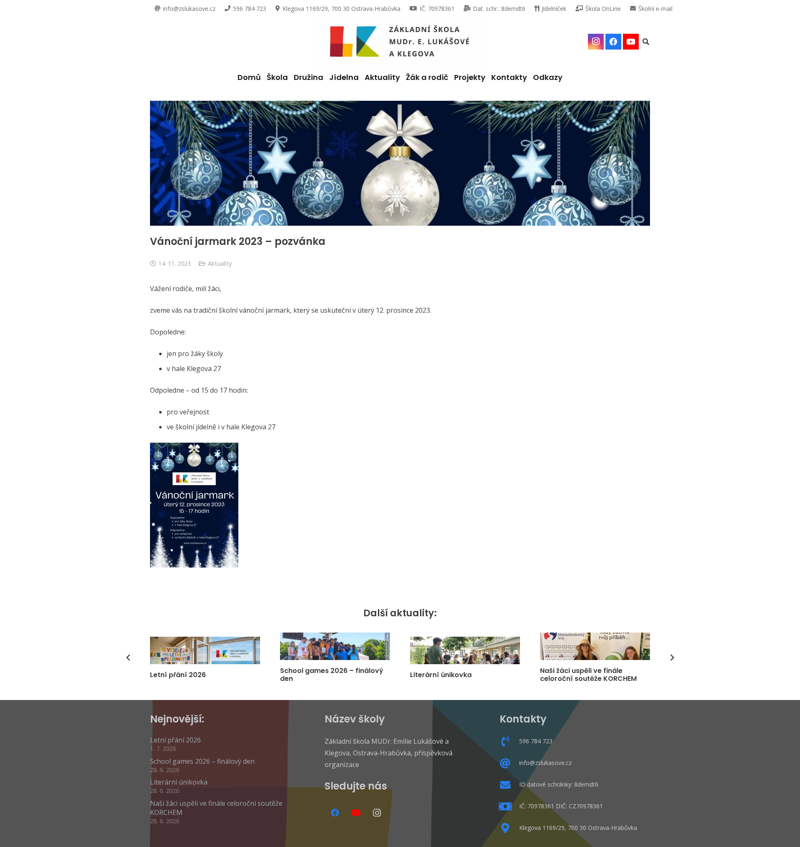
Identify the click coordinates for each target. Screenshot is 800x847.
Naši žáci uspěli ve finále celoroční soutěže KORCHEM (588, 674)
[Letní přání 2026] (205, 650)
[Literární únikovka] (465, 650)
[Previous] (128, 657)
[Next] (671, 657)
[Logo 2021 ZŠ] (400, 42)
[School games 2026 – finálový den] (335, 646)
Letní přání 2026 (178, 675)
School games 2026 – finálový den (331, 674)
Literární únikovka (441, 675)
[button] (646, 41)
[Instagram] (596, 42)
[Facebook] (613, 42)
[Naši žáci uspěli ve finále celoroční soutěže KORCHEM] (595, 646)
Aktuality (220, 263)
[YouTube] (631, 42)
